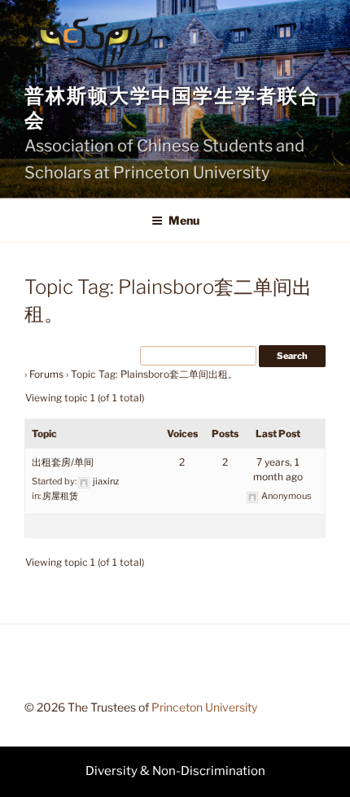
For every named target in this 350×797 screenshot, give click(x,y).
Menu (183, 220)
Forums (46, 374)
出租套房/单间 (63, 462)
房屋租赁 (60, 495)
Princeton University (204, 707)
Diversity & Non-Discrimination (175, 771)
